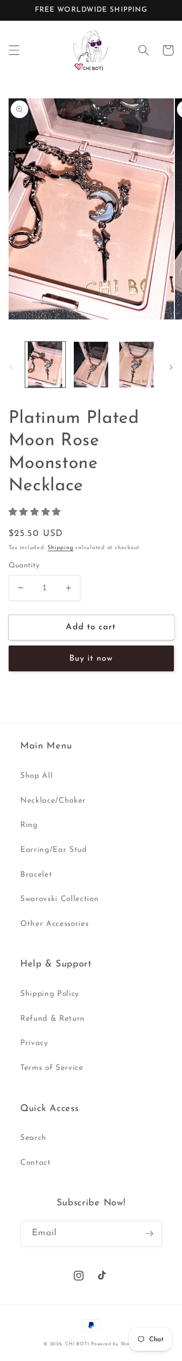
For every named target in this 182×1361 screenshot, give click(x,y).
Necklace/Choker (53, 801)
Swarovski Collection (59, 899)
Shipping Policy (49, 994)
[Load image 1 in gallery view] (45, 365)
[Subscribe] (149, 1234)
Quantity (24, 565)
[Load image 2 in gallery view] (91, 365)
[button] (14, 50)
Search (33, 1138)
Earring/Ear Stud (53, 850)
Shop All (36, 776)
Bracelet (36, 875)
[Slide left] (11, 367)
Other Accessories (54, 924)
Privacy (34, 1043)
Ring (29, 825)
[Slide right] (171, 367)
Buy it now (91, 659)
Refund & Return (52, 1019)
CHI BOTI (77, 1344)
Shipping (60, 548)
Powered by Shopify (115, 1344)
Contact (35, 1163)
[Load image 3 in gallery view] (137, 365)
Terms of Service (51, 1068)
